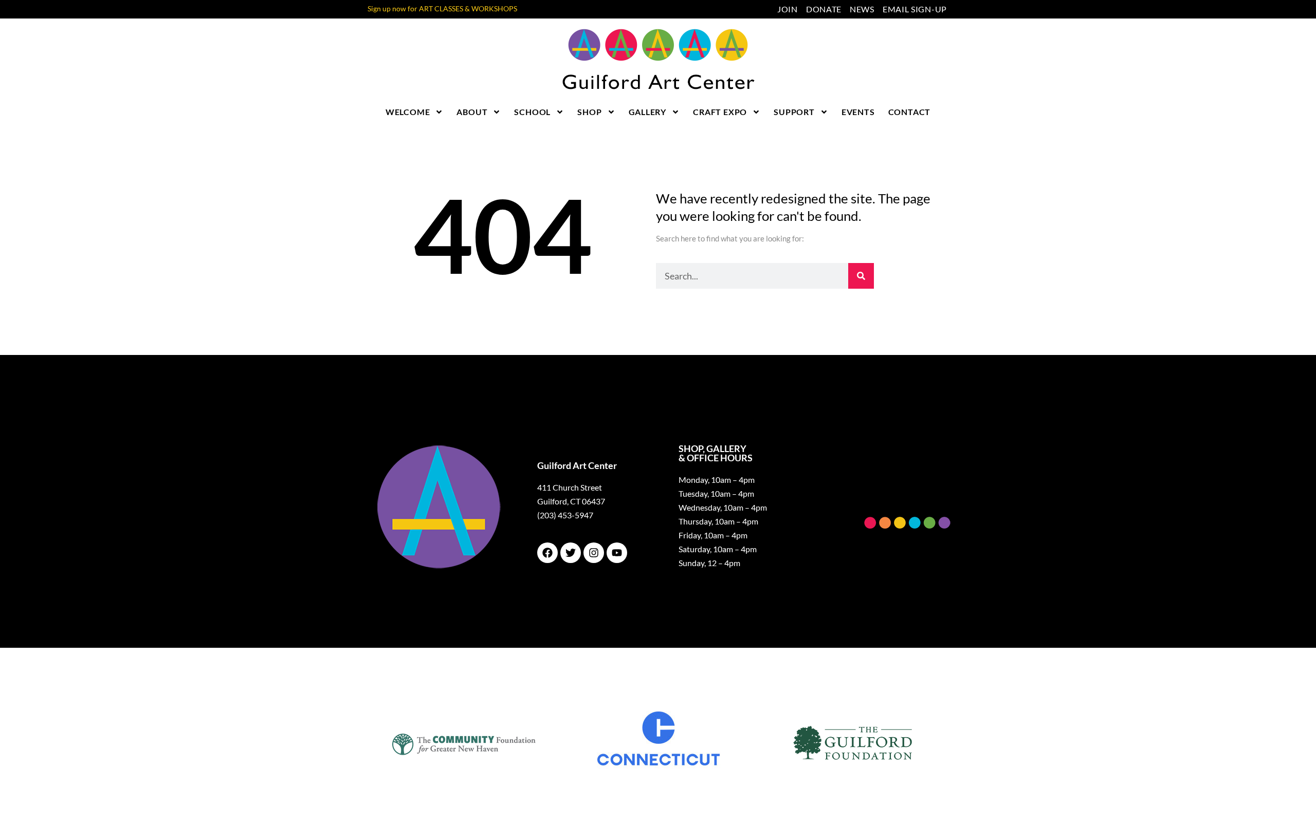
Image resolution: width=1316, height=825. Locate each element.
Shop (589, 112)
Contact (909, 112)
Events (858, 112)
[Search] (861, 276)
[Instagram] (593, 552)
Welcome (408, 112)
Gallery (648, 112)
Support (794, 112)
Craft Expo (720, 112)
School (532, 112)
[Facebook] (547, 552)
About (471, 112)
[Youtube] (617, 552)
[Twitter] (570, 552)
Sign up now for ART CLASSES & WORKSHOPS (442, 8)
